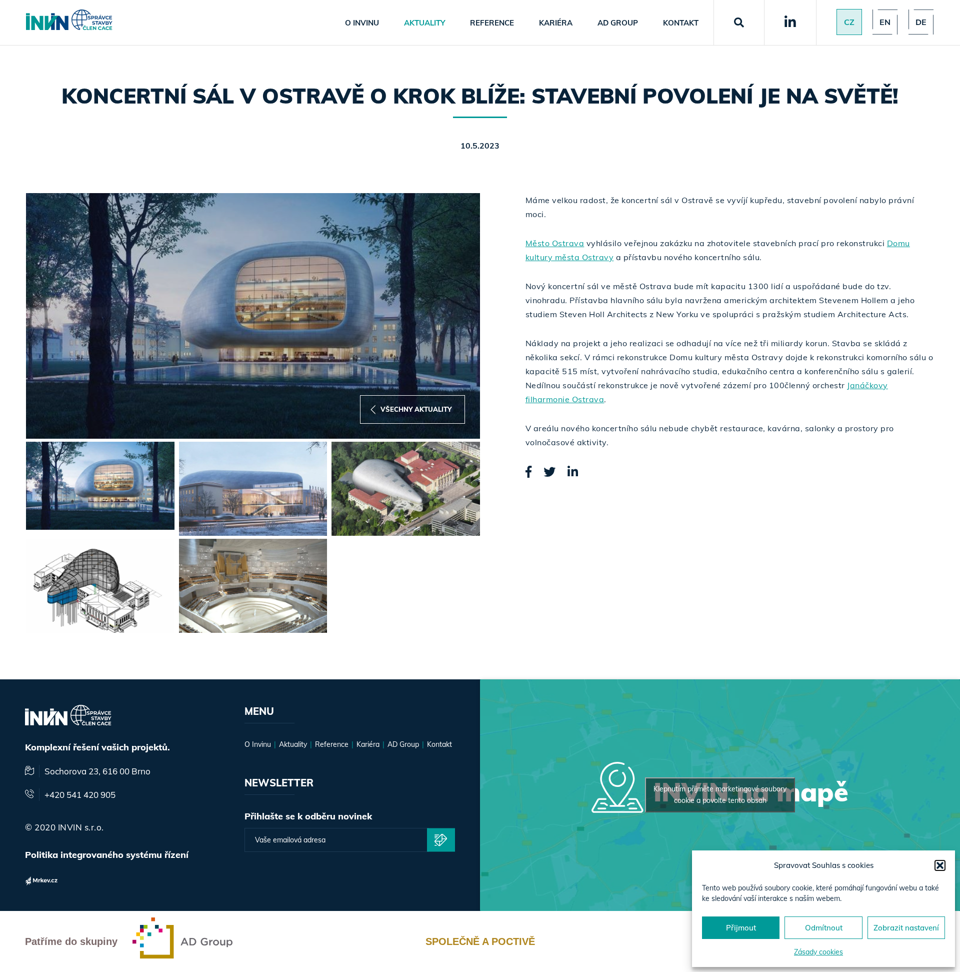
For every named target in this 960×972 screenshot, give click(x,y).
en (885, 22)
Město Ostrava (555, 243)
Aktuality (424, 23)
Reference (492, 23)
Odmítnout (823, 927)
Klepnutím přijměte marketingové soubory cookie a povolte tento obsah (720, 794)
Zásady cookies (818, 951)
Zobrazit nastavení (906, 927)
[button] (940, 865)
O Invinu (362, 23)
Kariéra (555, 23)
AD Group (618, 23)
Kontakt (680, 23)
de (921, 22)
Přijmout (741, 927)
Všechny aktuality (416, 409)
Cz (849, 22)
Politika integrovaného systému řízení (106, 854)
